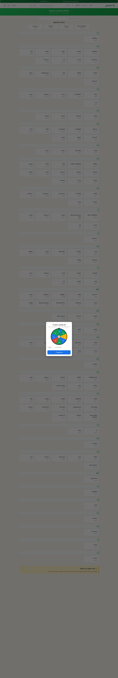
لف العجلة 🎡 (59, 352)
